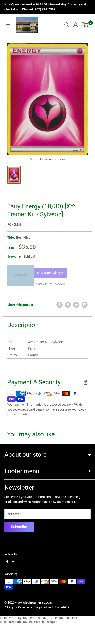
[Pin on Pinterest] (68, 305)
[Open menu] (7, 25)
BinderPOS (61, 607)
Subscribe (19, 527)
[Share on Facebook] (59, 305)
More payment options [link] (50, 283)
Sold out (20, 275)
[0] (86, 25)
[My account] (75, 24)
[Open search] (66, 24)
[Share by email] (85, 305)
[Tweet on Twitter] (76, 305)
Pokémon (14, 224)
